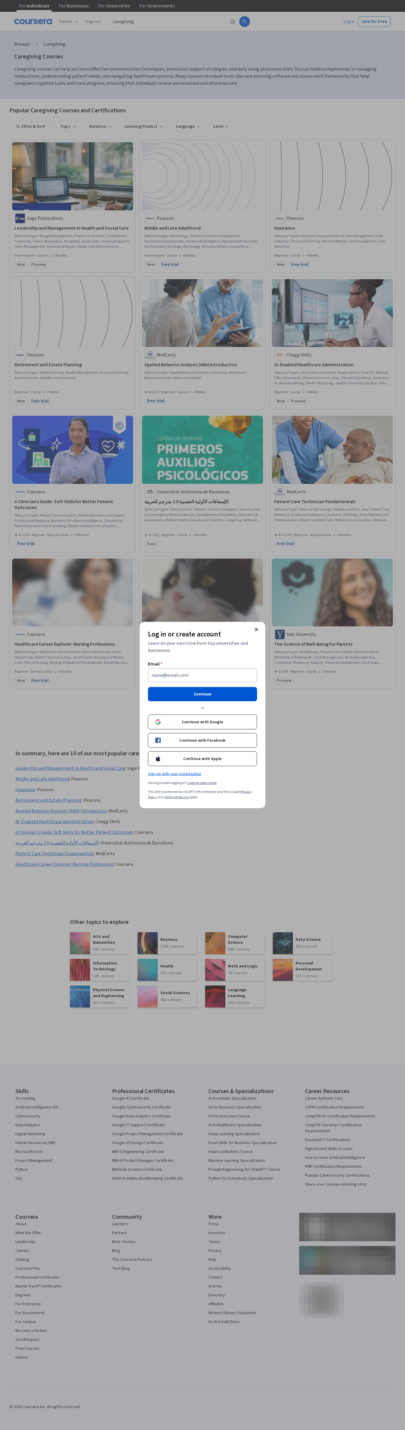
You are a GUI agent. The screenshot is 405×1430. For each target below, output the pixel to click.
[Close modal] (256, 629)
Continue (202, 694)
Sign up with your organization (174, 774)
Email (155, 664)
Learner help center (202, 783)
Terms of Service (176, 797)
